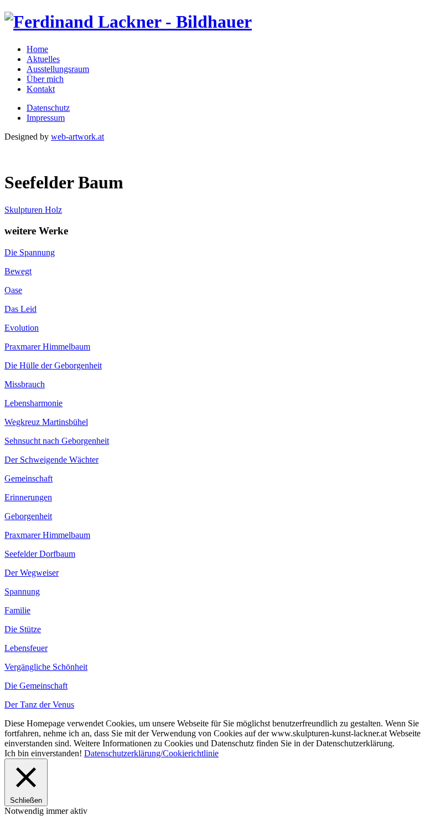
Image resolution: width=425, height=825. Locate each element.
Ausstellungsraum (58, 69)
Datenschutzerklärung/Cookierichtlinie (151, 753)
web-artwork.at (77, 136)
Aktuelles (43, 59)
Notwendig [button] (25, 811)
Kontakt (41, 89)
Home (37, 49)
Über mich (45, 79)
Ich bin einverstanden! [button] (43, 753)
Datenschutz (48, 107)
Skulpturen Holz (33, 209)
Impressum (46, 117)
